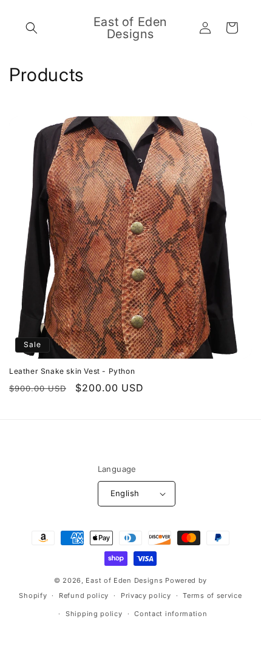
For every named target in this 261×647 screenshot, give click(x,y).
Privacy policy (146, 595)
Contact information (170, 613)
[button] (31, 28)
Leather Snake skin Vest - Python (72, 371)
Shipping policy (94, 613)
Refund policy (84, 595)
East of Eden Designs (124, 580)
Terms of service (212, 595)
